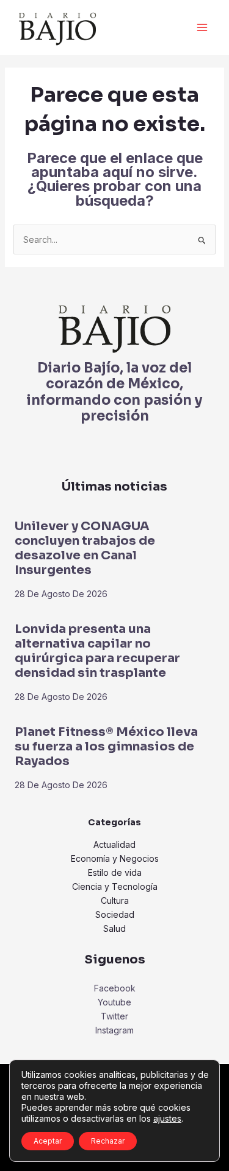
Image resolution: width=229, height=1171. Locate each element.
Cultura (115, 900)
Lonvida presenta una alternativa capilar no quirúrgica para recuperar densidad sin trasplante (97, 650)
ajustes (167, 1118)
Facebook (115, 988)
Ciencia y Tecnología (115, 886)
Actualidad (114, 844)
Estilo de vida (115, 872)
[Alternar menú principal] (201, 27)
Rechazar (108, 1140)
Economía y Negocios (115, 858)
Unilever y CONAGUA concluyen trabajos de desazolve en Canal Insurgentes (85, 548)
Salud (114, 928)
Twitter (114, 1016)
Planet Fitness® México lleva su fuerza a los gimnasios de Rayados (106, 746)
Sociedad (114, 914)
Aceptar (48, 1140)
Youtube (114, 1002)
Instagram (114, 1030)
